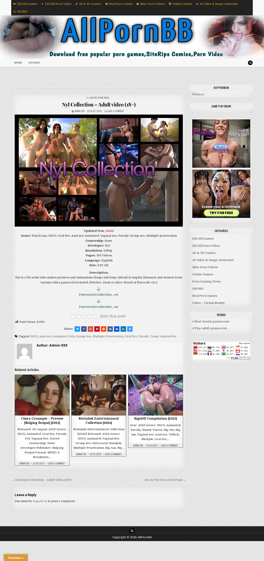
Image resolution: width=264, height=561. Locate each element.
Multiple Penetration (108, 336)
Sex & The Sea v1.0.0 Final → (165, 480)
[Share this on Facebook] (84, 329)
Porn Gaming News (206, 281)
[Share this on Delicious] (130, 329)
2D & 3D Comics (90, 3)
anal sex (46, 336)
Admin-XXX (79, 111)
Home (18, 62)
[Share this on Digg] (116, 329)
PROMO (22, 11)
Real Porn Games (121, 3)
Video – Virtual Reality (208, 303)
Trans (154, 336)
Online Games (182, 3)
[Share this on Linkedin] (123, 329)
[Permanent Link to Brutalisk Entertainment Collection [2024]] (99, 395)
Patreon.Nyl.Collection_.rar (98, 294)
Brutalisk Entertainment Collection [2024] (99, 421)
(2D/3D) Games (27, 3)
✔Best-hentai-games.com (210, 321)
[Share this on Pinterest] (97, 329)
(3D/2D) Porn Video (58, 3)
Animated (60, 336)
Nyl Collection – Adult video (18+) (99, 104)
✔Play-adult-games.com (209, 328)
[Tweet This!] (77, 329)
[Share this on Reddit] (103, 329)
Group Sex (83, 336)
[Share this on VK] (110, 329)
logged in (40, 501)
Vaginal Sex (168, 336)
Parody (143, 336)
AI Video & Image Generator (219, 3)
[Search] (250, 62)
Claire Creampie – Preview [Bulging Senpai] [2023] (42, 421)
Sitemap (34, 62)
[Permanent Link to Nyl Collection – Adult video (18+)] (99, 171)
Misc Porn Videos (152, 3)
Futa (71, 336)
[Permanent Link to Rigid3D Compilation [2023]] (155, 395)
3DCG (34, 336)
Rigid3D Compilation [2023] (155, 419)
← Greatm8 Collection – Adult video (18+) (41, 480)
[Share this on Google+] (90, 329)
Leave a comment (115, 111)
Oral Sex (131, 336)
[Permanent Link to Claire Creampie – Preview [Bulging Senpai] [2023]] (42, 395)
